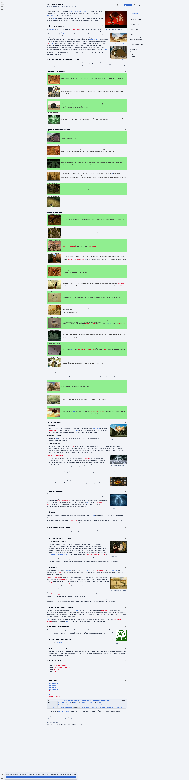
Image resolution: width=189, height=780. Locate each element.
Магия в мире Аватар (53, 718)
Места (54, 704)
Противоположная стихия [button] (61, 607)
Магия (51, 691)
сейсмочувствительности (64, 500)
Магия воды (52, 685)
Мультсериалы (68, 700)
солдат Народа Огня (92, 246)
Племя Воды (77, 704)
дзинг (56, 67)
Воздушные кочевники (88, 704)
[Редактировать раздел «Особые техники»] (125, 422)
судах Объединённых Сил (62, 595)
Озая (72, 260)
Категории (49, 716)
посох (59, 572)
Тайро (79, 104)
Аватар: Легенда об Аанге (82, 700)
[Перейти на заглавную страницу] (2, 2)
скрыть (123, 700)
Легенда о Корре (85, 702)
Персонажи (76, 702)
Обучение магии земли (56, 696)
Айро (54, 18)
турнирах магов (72, 520)
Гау (87, 570)
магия (66, 531)
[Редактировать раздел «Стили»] (125, 512)
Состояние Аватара (58, 674)
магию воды (75, 430)
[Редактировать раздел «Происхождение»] (102, 26)
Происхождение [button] (56, 26)
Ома (48, 43)
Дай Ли (72, 446)
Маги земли (60, 642)
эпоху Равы (51, 29)
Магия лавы (119, 707)
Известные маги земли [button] (60, 639)
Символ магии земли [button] (59, 627)
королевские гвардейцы (66, 583)
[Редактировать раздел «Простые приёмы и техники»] (125, 129)
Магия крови (68, 707)
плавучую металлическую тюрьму (96, 554)
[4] (117, 466)
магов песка (96, 428)
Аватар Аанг (113, 570)
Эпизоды (69, 702)
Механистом (109, 323)
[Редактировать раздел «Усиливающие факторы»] (125, 528)
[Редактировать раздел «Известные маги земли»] (113, 639)
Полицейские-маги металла (55, 600)
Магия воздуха (53, 683)
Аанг (86, 259)
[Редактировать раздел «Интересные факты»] (125, 648)
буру (121, 285)
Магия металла (62, 494)
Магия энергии (53, 689)
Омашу (106, 49)
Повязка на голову (58, 673)
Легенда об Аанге (62, 702)
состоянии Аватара (63, 376)
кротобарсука (98, 630)
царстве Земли (93, 40)
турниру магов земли (93, 285)
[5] (115, 508)
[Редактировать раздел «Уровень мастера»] (125, 212)
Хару (72, 104)
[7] (121, 591)
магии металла (88, 558)
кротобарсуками (99, 38)
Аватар (54, 33)
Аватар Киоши (67, 570)
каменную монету (63, 579)
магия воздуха (75, 610)
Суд (106, 29)
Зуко (89, 335)
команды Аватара (91, 583)
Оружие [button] (53, 567)
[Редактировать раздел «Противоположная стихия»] (125, 607)
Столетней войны (54, 554)
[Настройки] (2, 774)
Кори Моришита (75, 588)
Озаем (83, 411)
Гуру (55, 671)
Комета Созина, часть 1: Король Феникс (63, 667)
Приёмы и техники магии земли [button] (64, 60)
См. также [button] (53, 680)
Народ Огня (63, 554)
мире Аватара (84, 11)
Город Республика (99, 704)
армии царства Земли (54, 577)
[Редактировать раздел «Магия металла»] (125, 491)
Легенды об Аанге (120, 30)
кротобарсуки (86, 458)
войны (88, 502)
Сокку (67, 621)
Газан (81, 480)
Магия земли (106, 710)
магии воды (62, 63)
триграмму (98, 632)
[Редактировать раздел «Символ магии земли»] (125, 627)
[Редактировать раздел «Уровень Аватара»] (125, 373)
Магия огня (52, 687)
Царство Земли (53, 695)
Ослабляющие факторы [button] (60, 538)
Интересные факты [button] (58, 648)
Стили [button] (52, 512)
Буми (71, 349)
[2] (122, 59)
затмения (104, 349)
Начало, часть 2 (57, 663)
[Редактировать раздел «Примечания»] (125, 661)
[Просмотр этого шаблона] (48, 700)
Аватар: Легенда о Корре (101, 700)
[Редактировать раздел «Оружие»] (125, 567)
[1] (123, 43)
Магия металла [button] (56, 491)
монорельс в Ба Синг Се (90, 323)
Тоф (112, 173)
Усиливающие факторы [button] (60, 528)
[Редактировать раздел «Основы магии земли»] (125, 71)
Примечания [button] (55, 661)
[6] (118, 556)
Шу (52, 43)
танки (98, 323)
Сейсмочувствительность (55, 455)
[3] (114, 439)
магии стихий (75, 11)
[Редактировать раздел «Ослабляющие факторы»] (125, 538)
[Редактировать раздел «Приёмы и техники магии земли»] (108, 60)
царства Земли (51, 15)
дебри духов (79, 31)
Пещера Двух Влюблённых (60, 665)
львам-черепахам (76, 29)
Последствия (57, 669)
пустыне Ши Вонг (54, 430)
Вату (62, 33)
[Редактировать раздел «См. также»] (125, 680)
